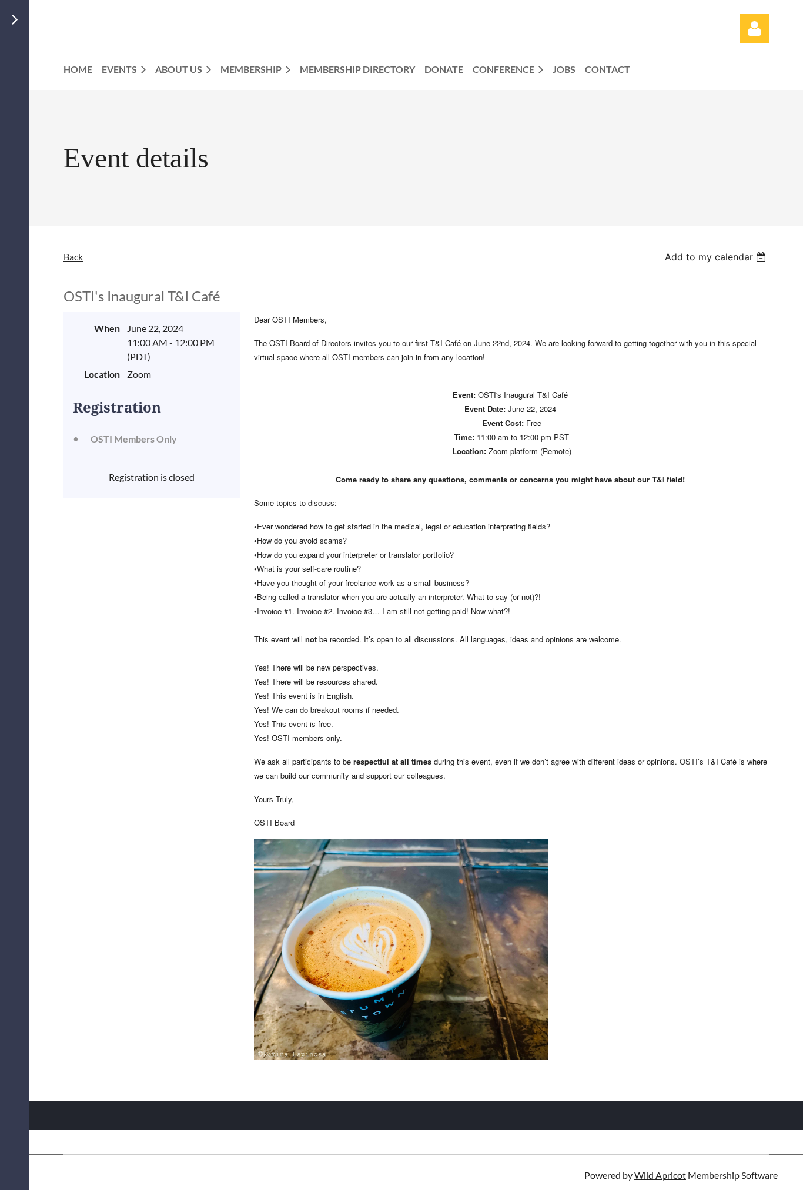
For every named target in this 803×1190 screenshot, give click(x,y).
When (107, 328)
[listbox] (717, 257)
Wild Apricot (660, 1175)
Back (73, 256)
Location (102, 374)
